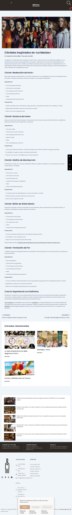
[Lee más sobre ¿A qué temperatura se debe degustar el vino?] (20, 340)
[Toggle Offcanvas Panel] (11, 2)
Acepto (24, 507)
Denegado (35, 507)
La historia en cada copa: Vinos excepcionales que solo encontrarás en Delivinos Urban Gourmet (42, 435)
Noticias (7, 356)
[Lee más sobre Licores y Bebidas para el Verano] (20, 368)
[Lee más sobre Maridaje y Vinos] (52, 339)
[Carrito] (70, 8)
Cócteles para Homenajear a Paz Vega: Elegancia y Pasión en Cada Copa (38, 242)
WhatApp (7, 306)
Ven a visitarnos (9, 302)
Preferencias (47, 507)
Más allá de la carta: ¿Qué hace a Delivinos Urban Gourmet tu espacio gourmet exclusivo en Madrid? (42, 426)
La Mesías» (35, 302)
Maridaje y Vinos (43, 350)
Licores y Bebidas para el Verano (17, 378)
